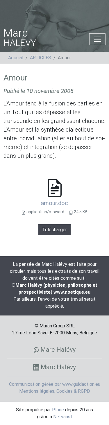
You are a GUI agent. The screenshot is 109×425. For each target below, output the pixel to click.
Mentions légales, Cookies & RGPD (54, 391)
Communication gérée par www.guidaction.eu (54, 384)
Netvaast (62, 416)
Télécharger (54, 229)
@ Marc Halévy (54, 349)
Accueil (15, 57)
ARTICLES (40, 57)
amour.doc (54, 203)
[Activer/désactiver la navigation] (97, 39)
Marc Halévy (57, 367)
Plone (58, 410)
